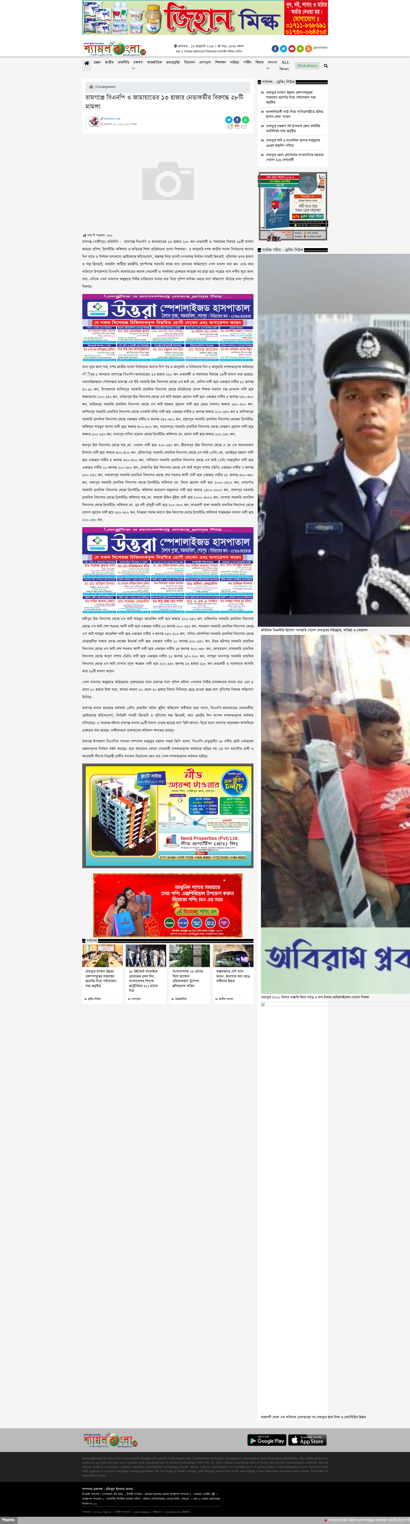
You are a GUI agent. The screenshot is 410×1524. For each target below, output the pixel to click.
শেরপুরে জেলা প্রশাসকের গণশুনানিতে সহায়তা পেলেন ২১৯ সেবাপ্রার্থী (295, 157)
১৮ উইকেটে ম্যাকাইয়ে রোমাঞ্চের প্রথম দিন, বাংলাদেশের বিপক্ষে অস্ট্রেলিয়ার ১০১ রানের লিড (143, 981)
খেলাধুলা (205, 62)
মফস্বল (138, 62)
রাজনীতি (123, 62)
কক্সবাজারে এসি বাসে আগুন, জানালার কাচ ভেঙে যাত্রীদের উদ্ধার (233, 976)
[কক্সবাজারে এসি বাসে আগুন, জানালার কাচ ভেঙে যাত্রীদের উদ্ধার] (233, 955)
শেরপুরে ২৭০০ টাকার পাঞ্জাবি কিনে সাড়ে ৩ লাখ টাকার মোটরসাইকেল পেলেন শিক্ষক (315, 997)
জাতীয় (109, 62)
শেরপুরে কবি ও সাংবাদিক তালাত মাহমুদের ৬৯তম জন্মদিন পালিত (293, 143)
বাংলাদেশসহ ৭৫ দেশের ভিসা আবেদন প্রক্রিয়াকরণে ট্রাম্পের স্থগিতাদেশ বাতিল (188, 978)
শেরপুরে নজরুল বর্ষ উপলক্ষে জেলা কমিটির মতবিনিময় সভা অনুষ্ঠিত (293, 129)
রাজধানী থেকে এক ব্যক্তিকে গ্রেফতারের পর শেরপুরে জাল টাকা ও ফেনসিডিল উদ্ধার (313, 1417)
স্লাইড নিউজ (94, 999)
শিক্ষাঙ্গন (220, 62)
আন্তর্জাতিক (154, 62)
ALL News (284, 65)
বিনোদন (189, 62)
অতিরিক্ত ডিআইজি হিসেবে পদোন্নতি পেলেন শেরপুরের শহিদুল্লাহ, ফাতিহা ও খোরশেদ (314, 630)
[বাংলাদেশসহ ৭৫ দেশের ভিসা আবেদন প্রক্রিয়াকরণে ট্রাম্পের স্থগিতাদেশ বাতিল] (189, 955)
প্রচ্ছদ (97, 62)
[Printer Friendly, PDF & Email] (237, 127)
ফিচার (260, 62)
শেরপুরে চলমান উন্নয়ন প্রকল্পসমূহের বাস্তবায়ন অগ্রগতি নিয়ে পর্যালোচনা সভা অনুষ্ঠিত (101, 978)
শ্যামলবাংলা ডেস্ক (112, 119)
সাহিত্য (234, 62)
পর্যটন (247, 62)
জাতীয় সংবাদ (226, 999)
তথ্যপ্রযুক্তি (173, 62)
